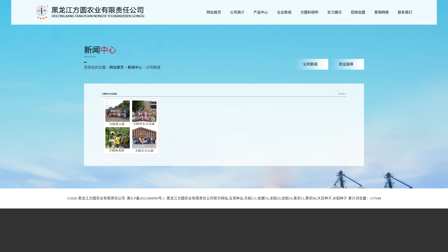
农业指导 (346, 64)
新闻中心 (135, 67)
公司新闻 (310, 64)
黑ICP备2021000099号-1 (146, 198)
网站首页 (116, 67)
